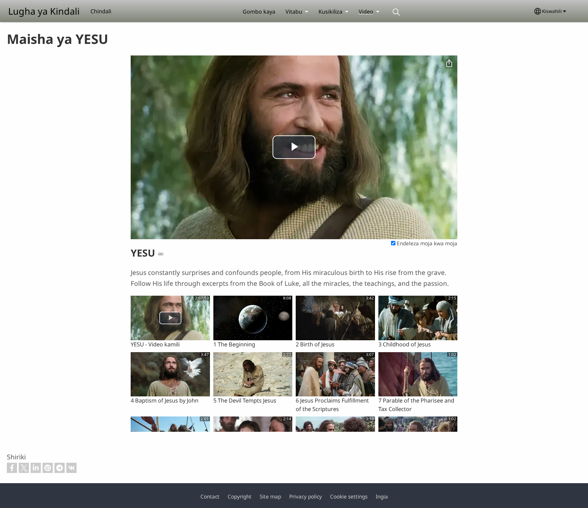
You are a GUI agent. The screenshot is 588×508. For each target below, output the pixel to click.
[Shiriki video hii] (449, 63)
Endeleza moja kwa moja (426, 243)
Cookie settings (349, 496)
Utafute (396, 12)
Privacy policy (305, 496)
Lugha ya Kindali (44, 11)
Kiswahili (552, 11)
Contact (209, 496)
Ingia (382, 496)
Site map (270, 496)
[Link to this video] (161, 254)
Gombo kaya (259, 11)
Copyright (239, 496)
